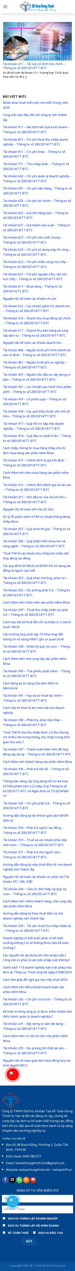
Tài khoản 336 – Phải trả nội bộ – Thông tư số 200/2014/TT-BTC (36, 772)
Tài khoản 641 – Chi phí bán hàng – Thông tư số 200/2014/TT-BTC (37, 191)
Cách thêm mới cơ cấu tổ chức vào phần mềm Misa (35, 1039)
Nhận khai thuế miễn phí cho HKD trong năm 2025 (35, 105)
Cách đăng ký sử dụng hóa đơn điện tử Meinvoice (30, 686)
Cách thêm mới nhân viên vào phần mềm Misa (36, 603)
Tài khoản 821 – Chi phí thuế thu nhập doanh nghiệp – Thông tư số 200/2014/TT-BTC (35, 142)
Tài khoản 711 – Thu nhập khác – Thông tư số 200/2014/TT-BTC (36, 167)
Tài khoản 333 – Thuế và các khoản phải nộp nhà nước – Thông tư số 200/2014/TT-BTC (35, 843)
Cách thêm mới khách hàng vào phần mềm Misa (37, 762)
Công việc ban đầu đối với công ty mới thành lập (35, 118)
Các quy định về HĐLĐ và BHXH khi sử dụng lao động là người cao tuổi (37, 569)
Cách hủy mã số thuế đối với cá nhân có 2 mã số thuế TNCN (37, 625)
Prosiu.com (59, 1266)
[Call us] (19, 1180)
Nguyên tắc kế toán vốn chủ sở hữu (28, 509)
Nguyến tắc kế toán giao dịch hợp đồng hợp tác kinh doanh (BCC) (37, 1063)
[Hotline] (13, 1074)
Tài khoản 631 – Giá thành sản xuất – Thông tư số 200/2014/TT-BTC (37, 228)
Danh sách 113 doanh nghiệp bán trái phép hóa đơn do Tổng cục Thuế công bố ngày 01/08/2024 (37, 970)
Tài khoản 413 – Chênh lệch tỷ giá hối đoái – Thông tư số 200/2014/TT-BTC (34, 463)
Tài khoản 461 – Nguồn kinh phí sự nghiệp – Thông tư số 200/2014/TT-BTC (35, 365)
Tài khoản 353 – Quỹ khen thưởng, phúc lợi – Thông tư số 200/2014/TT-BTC (35, 581)
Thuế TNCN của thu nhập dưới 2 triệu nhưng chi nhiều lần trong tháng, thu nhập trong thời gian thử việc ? (36, 737)
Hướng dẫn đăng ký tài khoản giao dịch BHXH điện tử (35, 818)
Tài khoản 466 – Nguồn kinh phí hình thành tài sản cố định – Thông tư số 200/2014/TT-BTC (37, 353)
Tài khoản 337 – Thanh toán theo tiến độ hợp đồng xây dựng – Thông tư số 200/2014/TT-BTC (37, 752)
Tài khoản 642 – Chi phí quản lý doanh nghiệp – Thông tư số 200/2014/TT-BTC (37, 179)
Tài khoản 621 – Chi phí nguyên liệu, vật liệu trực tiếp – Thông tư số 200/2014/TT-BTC (35, 277)
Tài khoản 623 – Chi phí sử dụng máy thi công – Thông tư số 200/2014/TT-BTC (37, 252)
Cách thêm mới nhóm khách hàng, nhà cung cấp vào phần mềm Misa (37, 904)
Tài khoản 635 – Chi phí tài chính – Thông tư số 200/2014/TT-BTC (37, 204)
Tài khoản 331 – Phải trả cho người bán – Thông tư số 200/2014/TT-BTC (32, 855)
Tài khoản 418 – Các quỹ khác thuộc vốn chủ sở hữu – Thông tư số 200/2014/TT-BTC (36, 414)
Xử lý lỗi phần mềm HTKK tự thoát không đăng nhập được (36, 519)
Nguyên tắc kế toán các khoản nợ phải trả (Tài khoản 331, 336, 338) (36, 880)
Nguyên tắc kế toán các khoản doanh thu (32, 343)
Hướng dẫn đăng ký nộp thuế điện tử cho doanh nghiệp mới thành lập (37, 867)
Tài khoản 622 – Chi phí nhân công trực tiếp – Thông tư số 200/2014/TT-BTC (35, 265)
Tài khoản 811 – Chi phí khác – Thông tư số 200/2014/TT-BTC (34, 154)
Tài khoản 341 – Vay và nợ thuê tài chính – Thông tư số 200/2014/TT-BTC (33, 698)
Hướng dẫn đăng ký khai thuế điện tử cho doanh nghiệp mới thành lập (33, 916)
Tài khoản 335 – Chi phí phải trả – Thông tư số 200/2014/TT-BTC (36, 806)
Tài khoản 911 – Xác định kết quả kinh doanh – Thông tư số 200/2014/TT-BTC (36, 130)
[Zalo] (13, 1201)
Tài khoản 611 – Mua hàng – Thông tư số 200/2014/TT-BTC (32, 289)
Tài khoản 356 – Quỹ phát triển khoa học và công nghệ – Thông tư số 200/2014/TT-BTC (34, 544)
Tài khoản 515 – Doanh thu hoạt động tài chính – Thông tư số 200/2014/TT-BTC (37, 321)
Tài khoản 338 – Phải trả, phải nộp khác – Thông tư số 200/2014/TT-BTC (32, 723)
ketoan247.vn (62, 1170)
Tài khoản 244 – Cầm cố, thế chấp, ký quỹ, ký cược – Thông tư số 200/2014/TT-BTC (34, 892)
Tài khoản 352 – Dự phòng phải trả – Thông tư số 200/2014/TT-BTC (36, 593)
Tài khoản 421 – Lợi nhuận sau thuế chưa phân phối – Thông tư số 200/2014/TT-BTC (37, 390)
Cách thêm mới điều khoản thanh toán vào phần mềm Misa (33, 990)
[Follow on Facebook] (5, 1180)
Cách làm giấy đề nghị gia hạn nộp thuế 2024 (35, 980)
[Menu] (5, 6)
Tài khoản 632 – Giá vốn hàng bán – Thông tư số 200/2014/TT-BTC (35, 216)
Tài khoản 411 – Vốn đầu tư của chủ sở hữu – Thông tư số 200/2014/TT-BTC (35, 500)
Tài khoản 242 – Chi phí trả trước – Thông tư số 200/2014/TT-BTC (37, 1002)
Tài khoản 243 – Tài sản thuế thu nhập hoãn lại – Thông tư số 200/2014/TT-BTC (37, 929)
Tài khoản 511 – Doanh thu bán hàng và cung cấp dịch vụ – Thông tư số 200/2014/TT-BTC (35, 333)
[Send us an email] (12, 1180)
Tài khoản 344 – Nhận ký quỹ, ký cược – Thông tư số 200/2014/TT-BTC (36, 649)
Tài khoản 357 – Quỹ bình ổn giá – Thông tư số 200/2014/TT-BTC (36, 532)
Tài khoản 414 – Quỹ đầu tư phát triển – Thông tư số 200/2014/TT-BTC (37, 439)
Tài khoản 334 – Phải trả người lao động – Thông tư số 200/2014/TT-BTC (33, 831)
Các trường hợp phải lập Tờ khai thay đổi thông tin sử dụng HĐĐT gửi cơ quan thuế (33, 637)
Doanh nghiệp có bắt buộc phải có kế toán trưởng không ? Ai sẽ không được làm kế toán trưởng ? (36, 943)
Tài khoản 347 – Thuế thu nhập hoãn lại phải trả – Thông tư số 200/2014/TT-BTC (35, 613)
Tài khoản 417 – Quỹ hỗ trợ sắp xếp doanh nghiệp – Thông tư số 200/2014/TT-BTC (33, 426)
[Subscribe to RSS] (26, 1180)
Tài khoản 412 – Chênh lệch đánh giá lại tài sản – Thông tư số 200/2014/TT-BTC (37, 488)
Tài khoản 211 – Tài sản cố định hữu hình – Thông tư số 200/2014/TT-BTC (34, 67)
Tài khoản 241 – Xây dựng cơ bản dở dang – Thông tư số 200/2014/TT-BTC (34, 1026)
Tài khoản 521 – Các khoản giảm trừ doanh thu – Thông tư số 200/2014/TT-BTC (36, 309)
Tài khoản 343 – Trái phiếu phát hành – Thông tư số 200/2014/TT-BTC (36, 674)
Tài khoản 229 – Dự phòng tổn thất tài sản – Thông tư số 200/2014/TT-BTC (34, 1051)
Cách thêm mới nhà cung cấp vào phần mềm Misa (34, 661)
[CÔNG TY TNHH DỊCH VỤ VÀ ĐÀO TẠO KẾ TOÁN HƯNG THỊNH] (37, 6)
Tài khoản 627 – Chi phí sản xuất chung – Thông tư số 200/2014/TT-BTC (32, 240)
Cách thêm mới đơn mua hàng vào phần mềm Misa (35, 475)
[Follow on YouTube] (33, 1180)
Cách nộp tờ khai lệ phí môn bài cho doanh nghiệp (33, 710)
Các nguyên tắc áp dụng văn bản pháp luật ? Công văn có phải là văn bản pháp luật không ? (36, 958)
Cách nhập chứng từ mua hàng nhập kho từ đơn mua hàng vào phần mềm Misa (34, 451)
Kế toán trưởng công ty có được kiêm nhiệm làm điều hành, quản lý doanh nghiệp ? (37, 1014)
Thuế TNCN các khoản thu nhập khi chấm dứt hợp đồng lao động (36, 556)
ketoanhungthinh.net (34, 1170)
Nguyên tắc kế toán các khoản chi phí (29, 299)
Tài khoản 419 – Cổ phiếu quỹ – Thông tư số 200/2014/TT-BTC (34, 402)
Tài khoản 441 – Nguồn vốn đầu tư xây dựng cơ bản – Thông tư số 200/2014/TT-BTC (37, 377)
